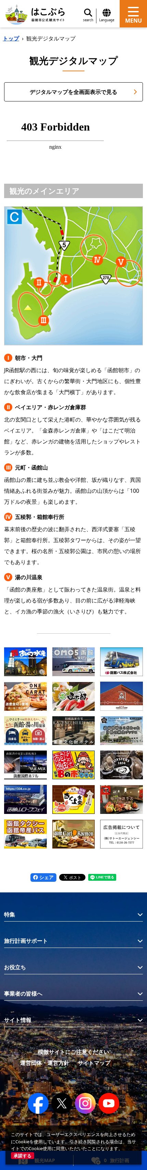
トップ (11, 38)
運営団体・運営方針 (44, 1063)
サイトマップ (94, 1063)
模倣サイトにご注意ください (73, 1052)
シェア (46, 877)
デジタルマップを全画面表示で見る (73, 92)
